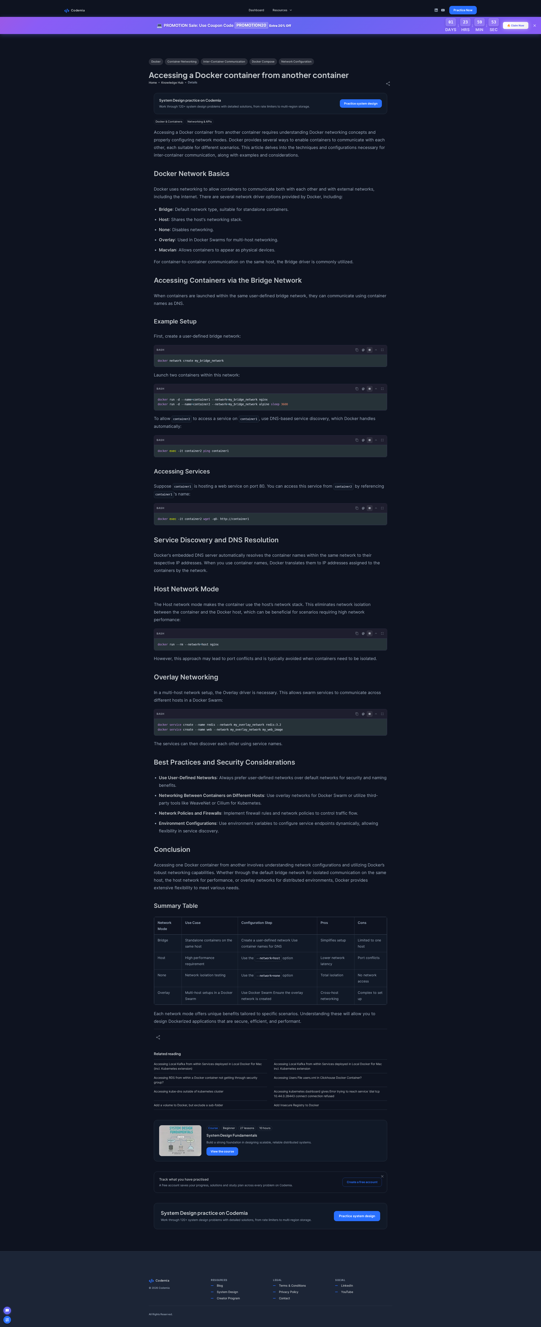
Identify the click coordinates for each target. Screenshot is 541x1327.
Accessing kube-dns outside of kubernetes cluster (188, 1091)
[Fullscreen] (382, 350)
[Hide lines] (370, 350)
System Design (227, 1292)
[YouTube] (443, 10)
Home (153, 82)
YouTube (347, 1292)
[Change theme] (363, 350)
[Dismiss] (382, 1176)
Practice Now (463, 10)
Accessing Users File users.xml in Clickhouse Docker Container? (318, 1077)
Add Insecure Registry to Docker (296, 1105)
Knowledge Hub (172, 82)
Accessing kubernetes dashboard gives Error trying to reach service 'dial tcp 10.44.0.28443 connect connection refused (327, 1094)
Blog (220, 1285)
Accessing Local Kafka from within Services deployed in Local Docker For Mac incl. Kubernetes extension (328, 1066)
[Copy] (357, 350)
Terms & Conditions (292, 1285)
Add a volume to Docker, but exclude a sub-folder (188, 1105)
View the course (222, 1151)
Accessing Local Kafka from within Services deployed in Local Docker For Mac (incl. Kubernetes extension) (208, 1066)
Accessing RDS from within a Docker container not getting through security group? (205, 1080)
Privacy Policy (288, 1292)
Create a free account (362, 1182)
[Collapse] (376, 350)
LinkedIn (347, 1285)
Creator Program (228, 1298)
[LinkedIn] (436, 10)
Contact (284, 1298)
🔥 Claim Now (515, 25)
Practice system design (361, 103)
